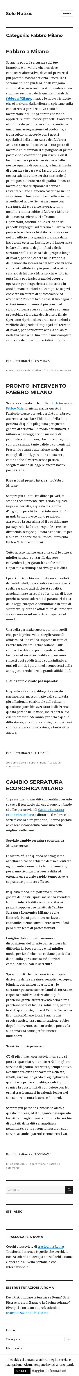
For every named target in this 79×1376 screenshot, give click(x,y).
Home (10, 1330)
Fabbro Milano (33, 370)
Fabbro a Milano (27, 51)
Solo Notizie (19, 13)
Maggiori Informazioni (48, 1371)
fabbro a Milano (18, 98)
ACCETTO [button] (22, 1371)
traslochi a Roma (50, 1246)
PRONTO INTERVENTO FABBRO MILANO (36, 389)
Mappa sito (14, 1348)
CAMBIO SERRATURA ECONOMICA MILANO (34, 785)
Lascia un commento (58, 370)
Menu (67, 13)
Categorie (13, 1339)
